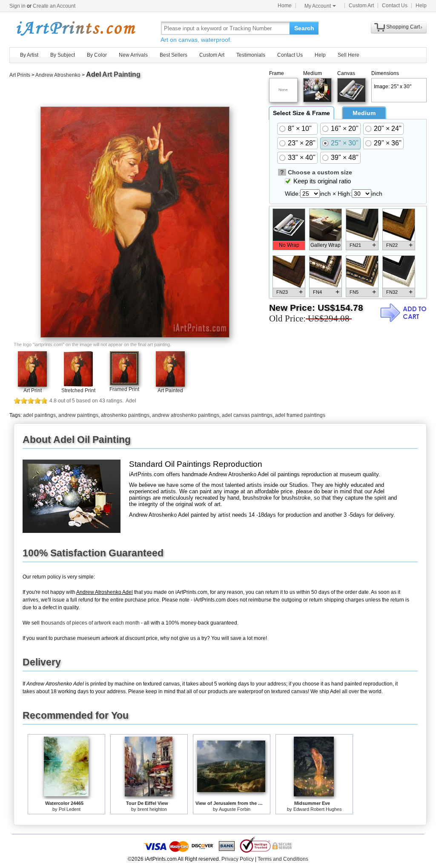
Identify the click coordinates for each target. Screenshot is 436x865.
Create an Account (54, 6)
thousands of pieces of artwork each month (90, 623)
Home (285, 6)
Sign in (17, 6)
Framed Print (124, 389)
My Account (317, 6)
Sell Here (348, 55)
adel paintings (39, 415)
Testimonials (250, 55)
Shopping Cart (403, 27)
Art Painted (170, 390)
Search (304, 28)
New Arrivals (133, 55)
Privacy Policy (237, 859)
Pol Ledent (69, 809)
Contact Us (394, 6)
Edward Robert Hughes (317, 809)
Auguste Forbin (234, 809)
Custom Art (361, 6)
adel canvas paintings (247, 415)
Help (421, 6)
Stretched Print (78, 390)
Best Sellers (173, 55)
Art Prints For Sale (75, 28)
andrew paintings (78, 415)
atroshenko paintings (125, 415)
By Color (97, 55)
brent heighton (152, 809)
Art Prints (19, 75)
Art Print (32, 390)
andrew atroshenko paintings (185, 415)
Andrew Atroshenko (57, 75)
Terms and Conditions (283, 859)
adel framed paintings (300, 415)
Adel (93, 74)
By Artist (29, 55)
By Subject (62, 55)
